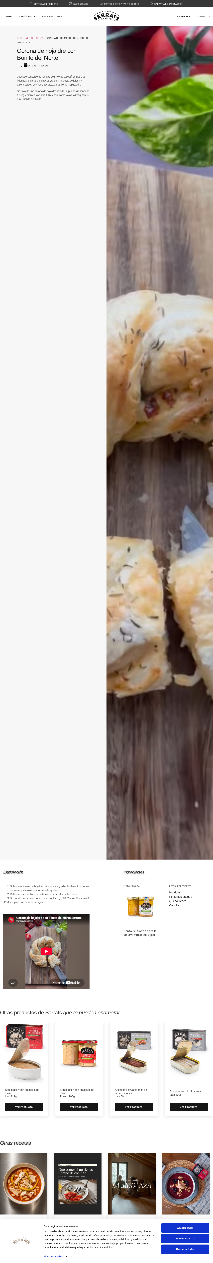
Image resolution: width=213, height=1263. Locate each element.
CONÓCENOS (27, 16)
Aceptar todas (185, 1227)
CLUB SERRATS (181, 16)
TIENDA (7, 16)
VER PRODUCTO (24, 1107)
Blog (20, 38)
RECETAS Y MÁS (52, 16)
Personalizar (183, 1238)
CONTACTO (203, 16)
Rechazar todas (185, 1249)
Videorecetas (34, 38)
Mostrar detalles (53, 1256)
